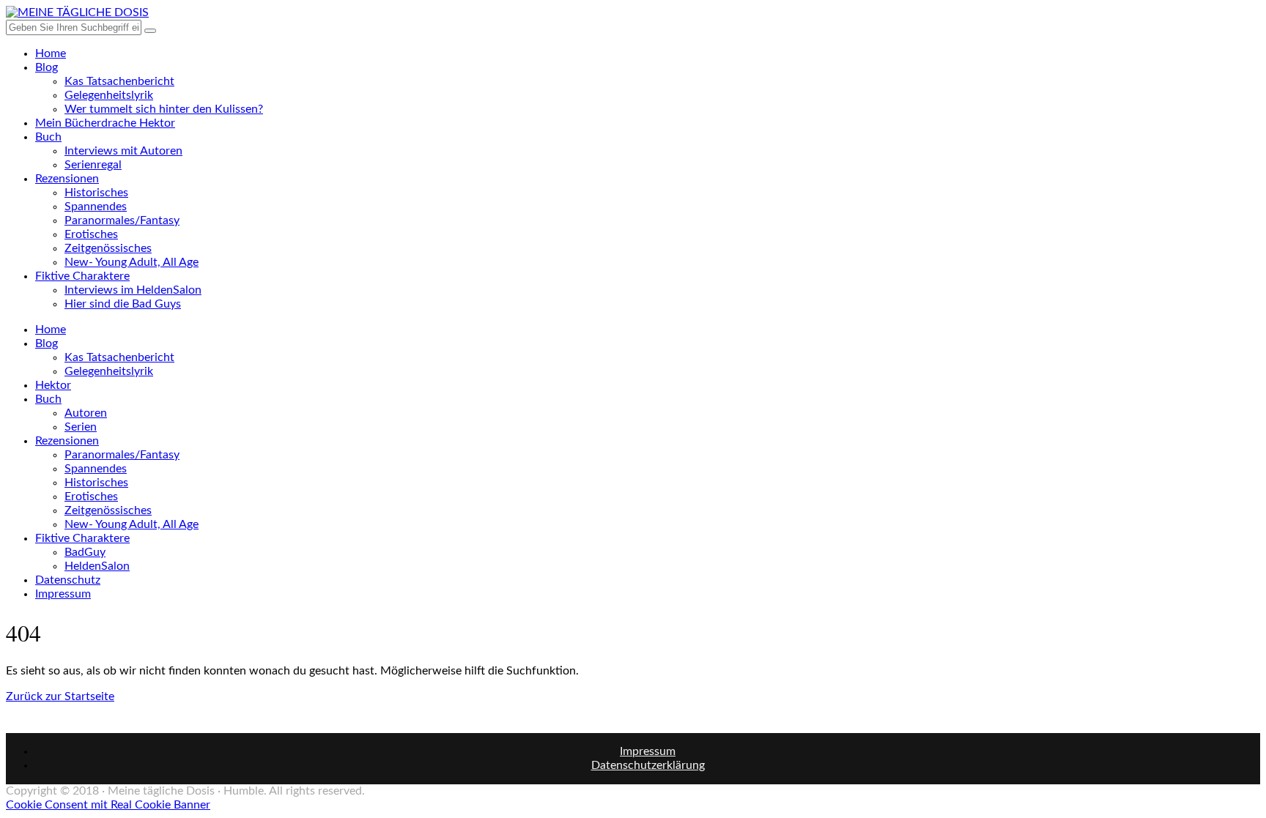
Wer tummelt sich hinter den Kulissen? (163, 109)
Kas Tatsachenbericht (119, 81)
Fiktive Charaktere (82, 276)
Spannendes (95, 206)
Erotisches (91, 234)
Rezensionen (67, 179)
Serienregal (93, 165)
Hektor (53, 385)
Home (50, 53)
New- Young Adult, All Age (131, 262)
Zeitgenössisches (108, 248)
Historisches (96, 192)
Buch (48, 137)
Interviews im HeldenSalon (132, 290)
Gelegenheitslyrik (108, 95)
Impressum (63, 594)
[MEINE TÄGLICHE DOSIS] (77, 12)
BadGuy (85, 552)
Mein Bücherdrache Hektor (105, 123)
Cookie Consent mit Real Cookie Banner (108, 805)
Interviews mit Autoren (123, 151)
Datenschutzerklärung (648, 765)
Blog (46, 67)
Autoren (85, 413)
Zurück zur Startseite (60, 696)
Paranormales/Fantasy (121, 220)
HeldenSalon (97, 566)
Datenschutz (67, 580)
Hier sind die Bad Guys (122, 304)
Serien (80, 427)
